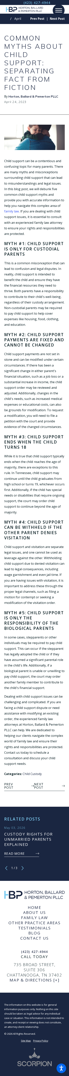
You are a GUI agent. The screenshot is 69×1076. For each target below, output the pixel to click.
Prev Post (8, 786)
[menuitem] (34, 907)
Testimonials (34, 928)
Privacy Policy (40, 1040)
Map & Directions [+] (34, 980)
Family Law (34, 917)
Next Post (39, 786)
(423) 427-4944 (36, 2)
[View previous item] (6, 868)
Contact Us (34, 938)
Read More (14, 853)
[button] (61, 1068)
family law (11, 211)
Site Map (26, 1040)
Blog (34, 933)
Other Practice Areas (34, 922)
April (17, 19)
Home (34, 907)
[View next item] (23, 868)
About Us (34, 912)
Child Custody (32, 774)
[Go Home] (7, 18)
